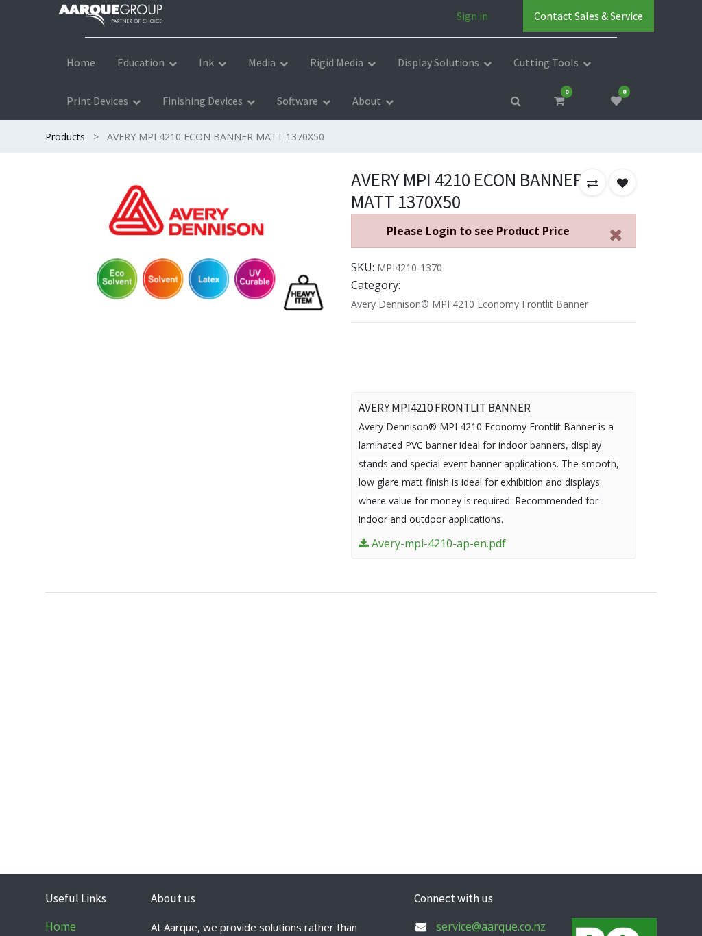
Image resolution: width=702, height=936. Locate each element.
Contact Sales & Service (588, 16)
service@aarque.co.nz (491, 926)
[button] (592, 182)
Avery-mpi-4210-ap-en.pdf (437, 543)
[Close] (616, 234)
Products (65, 136)
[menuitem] (81, 62)
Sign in (472, 16)
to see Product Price (478, 230)
